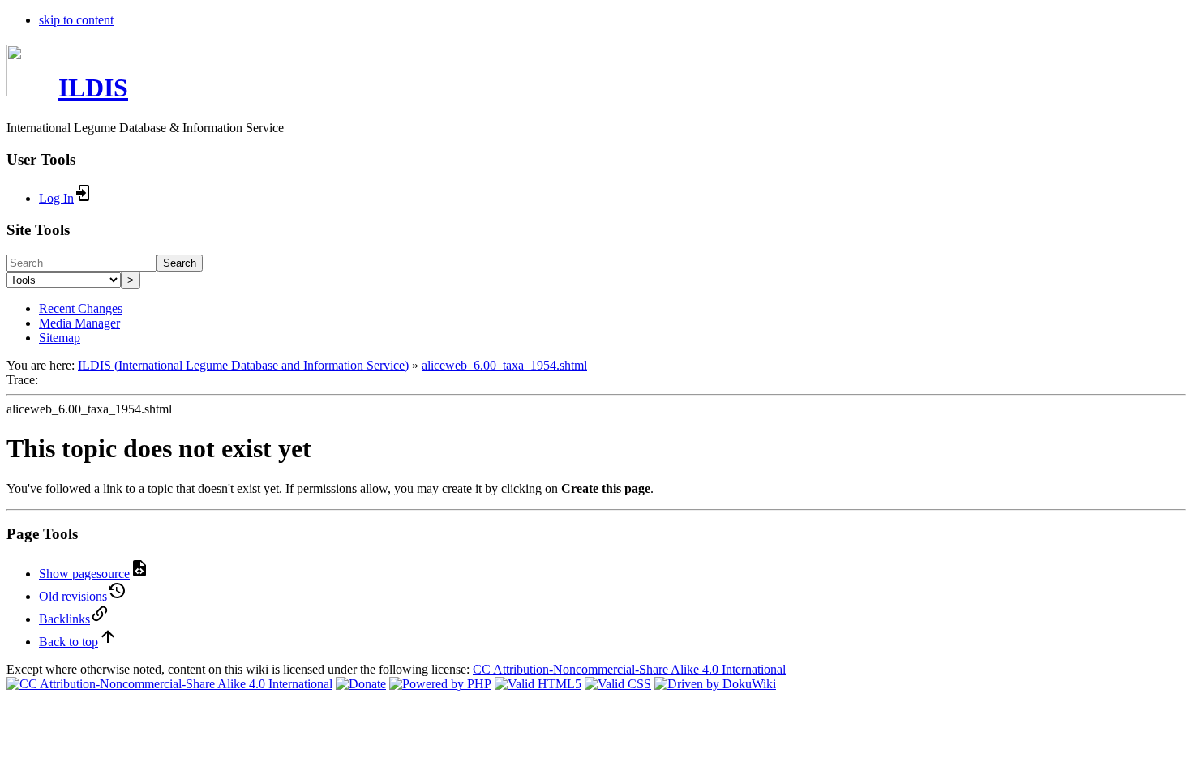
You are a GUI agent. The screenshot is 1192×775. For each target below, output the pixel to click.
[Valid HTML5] (538, 684)
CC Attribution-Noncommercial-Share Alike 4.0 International (629, 669)
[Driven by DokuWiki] (715, 684)
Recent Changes (80, 308)
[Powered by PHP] (440, 684)
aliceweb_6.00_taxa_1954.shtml (504, 365)
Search (179, 263)
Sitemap (59, 338)
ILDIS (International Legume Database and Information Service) (243, 365)
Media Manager (79, 323)
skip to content (76, 20)
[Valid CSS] (618, 684)
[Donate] (361, 684)
